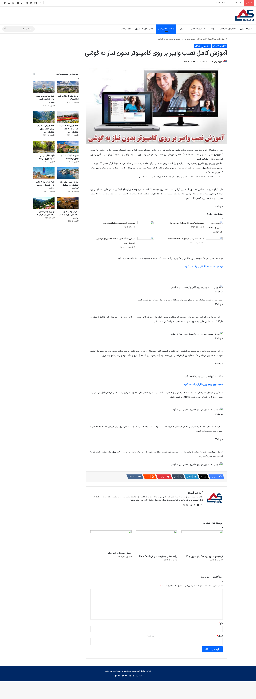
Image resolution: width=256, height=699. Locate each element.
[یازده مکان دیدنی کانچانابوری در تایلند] (44, 147)
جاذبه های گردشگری (144, 29)
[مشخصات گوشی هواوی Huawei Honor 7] (214, 242)
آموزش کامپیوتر (166, 29)
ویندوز (197, 45)
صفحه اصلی (246, 29)
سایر (182, 29)
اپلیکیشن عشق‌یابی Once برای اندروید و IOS (204, 556)
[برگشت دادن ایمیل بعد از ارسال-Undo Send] (156, 542)
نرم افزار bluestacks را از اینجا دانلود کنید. (203, 266)
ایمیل (220, 635)
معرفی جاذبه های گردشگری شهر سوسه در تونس (69, 215)
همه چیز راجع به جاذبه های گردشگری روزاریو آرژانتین (45, 185)
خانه (223, 39)
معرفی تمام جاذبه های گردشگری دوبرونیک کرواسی (69, 185)
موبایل (206, 45)
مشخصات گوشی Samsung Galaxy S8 (187, 223)
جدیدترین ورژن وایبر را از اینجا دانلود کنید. (203, 384)
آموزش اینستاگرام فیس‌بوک (120, 553)
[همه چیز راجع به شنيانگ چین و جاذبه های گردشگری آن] (68, 117)
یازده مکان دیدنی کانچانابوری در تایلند (46, 157)
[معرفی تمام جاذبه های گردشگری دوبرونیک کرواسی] (68, 173)
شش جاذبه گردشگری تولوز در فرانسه (70, 157)
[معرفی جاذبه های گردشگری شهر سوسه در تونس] (68, 203)
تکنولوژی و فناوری (228, 29)
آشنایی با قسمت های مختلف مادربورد (119, 223)
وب (212, 29)
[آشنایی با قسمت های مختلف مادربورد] (145, 226)
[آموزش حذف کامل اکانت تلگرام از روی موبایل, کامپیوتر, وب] (145, 242)
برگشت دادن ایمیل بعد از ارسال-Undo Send (158, 556)
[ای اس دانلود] (244, 15)
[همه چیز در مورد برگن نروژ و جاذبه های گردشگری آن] (44, 117)
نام (221, 623)
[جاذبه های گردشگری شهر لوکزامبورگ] (68, 87)
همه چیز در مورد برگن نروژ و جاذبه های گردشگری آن (45, 129)
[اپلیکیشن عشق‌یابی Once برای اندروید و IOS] (202, 542)
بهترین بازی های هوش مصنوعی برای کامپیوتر (224, 2)
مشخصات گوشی (197, 29)
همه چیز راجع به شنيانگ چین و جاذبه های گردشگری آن (68, 129)
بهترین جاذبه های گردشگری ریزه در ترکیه (46, 213)
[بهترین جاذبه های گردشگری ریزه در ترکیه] (44, 203)
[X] (194, 505)
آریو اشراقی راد (216, 61)
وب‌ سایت (150, 635)
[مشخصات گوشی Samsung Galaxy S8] (214, 227)
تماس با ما (126, 29)
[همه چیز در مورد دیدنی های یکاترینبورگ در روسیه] (44, 87)
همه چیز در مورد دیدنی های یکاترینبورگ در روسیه (45, 99)
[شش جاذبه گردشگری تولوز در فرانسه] (68, 147)
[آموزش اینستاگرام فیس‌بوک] (111, 540)
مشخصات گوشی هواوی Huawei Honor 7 (186, 238)
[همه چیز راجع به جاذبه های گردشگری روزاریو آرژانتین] (44, 173)
